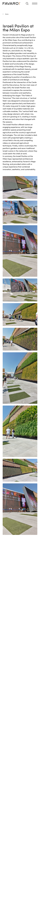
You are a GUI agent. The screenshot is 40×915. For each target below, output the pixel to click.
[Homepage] (11, 3)
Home (6, 14)
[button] (27, 3)
